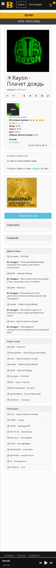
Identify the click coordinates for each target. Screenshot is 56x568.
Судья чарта (13, 224)
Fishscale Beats (19, 117)
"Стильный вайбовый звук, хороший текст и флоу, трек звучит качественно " (26, 265)
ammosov (21, 89)
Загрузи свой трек (28, 215)
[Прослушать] (9, 77)
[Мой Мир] (42, 95)
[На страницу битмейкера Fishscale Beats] (13, 109)
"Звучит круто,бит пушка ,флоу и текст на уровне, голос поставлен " (28, 280)
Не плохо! (14, 142)
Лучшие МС (13, 237)
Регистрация (35, 4)
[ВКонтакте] (24, 95)
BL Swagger (13, 262)
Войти (21, 4)
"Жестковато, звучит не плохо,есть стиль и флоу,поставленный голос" (25, 313)
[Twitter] (30, 95)
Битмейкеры (34, 556)
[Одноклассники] (36, 95)
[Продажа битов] (10, 5)
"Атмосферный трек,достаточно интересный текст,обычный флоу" (28, 329)
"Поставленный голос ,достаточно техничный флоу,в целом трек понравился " (27, 296)
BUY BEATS (22, 556)
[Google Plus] (48, 95)
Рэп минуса (9, 556)
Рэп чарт (29, 15)
